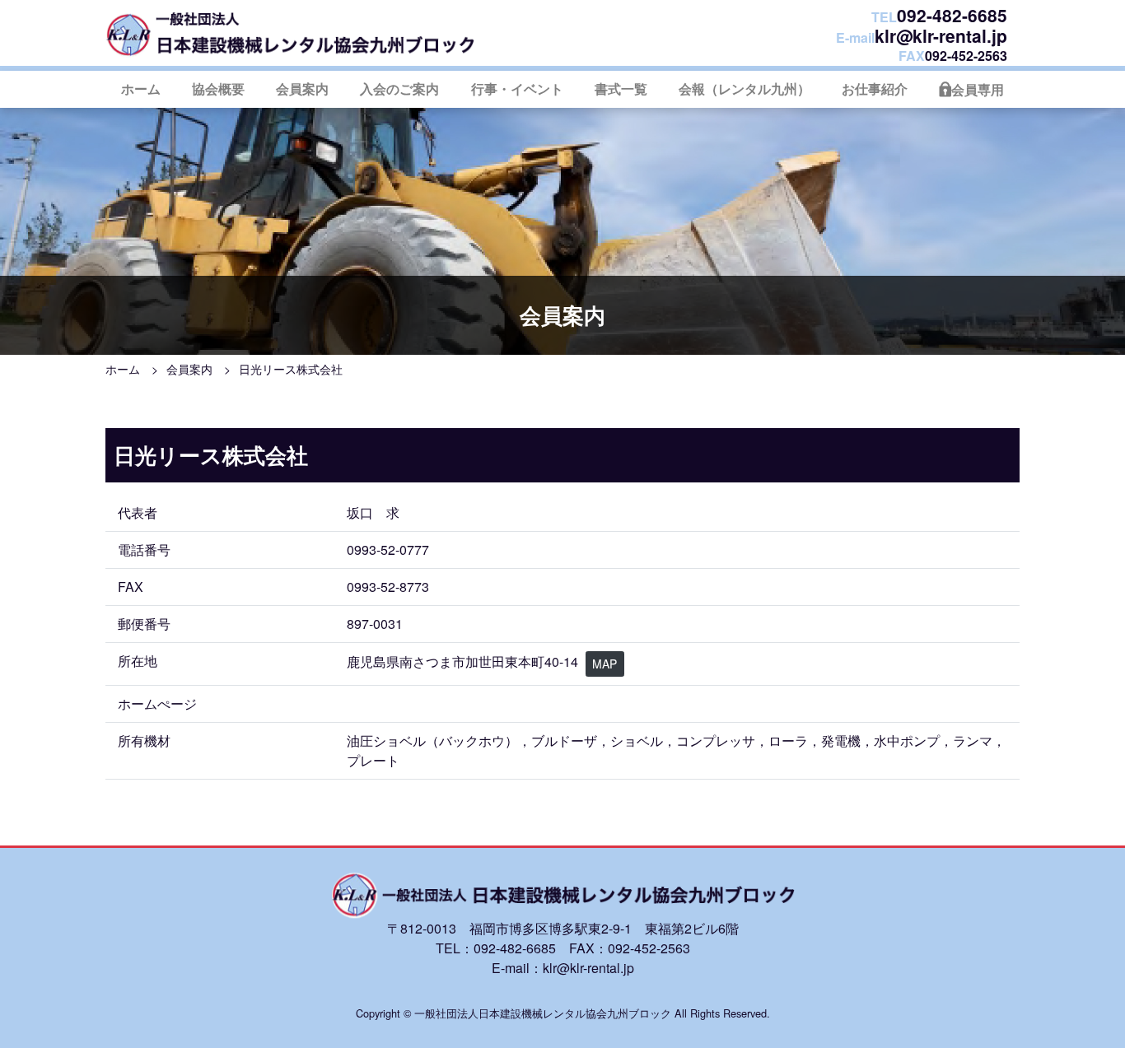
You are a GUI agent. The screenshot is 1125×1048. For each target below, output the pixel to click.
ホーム (141, 88)
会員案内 (302, 88)
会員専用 (977, 89)
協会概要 (218, 88)
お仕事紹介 (875, 88)
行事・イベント (517, 88)
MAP (604, 663)
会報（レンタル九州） (744, 88)
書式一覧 (621, 88)
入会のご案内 (399, 88)
